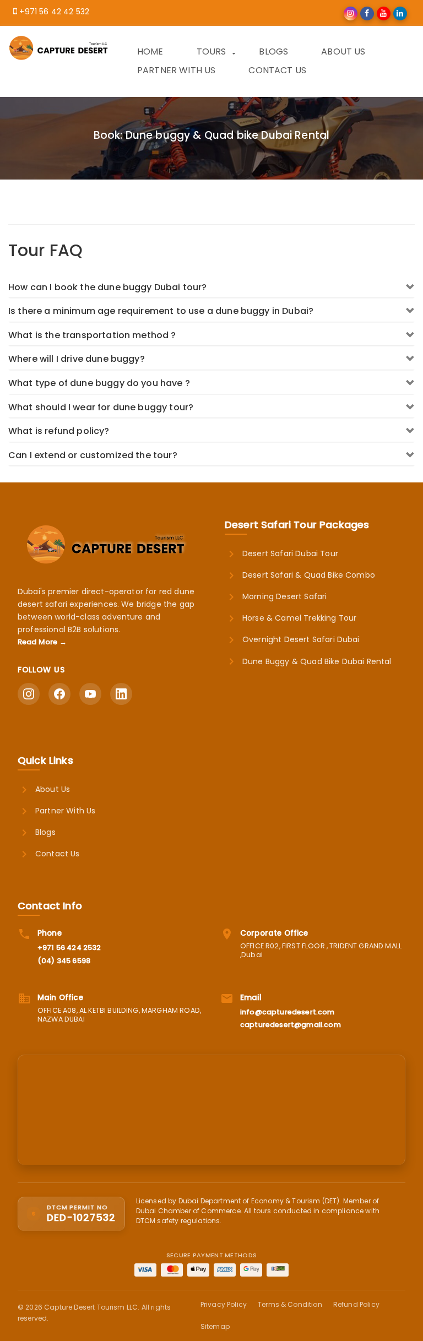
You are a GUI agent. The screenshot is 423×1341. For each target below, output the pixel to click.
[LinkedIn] (121, 694)
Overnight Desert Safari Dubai (301, 639)
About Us (343, 51)
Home (150, 51)
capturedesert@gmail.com (290, 1024)
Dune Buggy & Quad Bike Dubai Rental (317, 661)
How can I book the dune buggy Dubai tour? (107, 287)
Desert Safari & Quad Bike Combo (308, 574)
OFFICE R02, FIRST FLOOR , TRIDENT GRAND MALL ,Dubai (321, 950)
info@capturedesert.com (287, 1012)
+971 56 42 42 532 (54, 11)
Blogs (273, 51)
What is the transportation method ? (92, 335)
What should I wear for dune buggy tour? (100, 407)
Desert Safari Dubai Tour (290, 553)
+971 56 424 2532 (69, 947)
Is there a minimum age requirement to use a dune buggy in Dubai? (160, 311)
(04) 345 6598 (63, 960)
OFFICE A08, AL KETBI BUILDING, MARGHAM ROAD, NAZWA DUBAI (119, 1015)
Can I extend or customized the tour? (92, 455)
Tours (211, 51)
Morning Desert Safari (284, 596)
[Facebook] (59, 694)
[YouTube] (90, 694)
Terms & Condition (290, 1304)
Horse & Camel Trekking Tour (299, 617)
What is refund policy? (59, 431)
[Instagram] (29, 694)
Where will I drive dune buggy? (76, 358)
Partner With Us (176, 70)
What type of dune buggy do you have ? (99, 383)
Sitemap (215, 1326)
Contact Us (277, 70)
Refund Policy (356, 1304)
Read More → (42, 642)
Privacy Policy (223, 1304)
